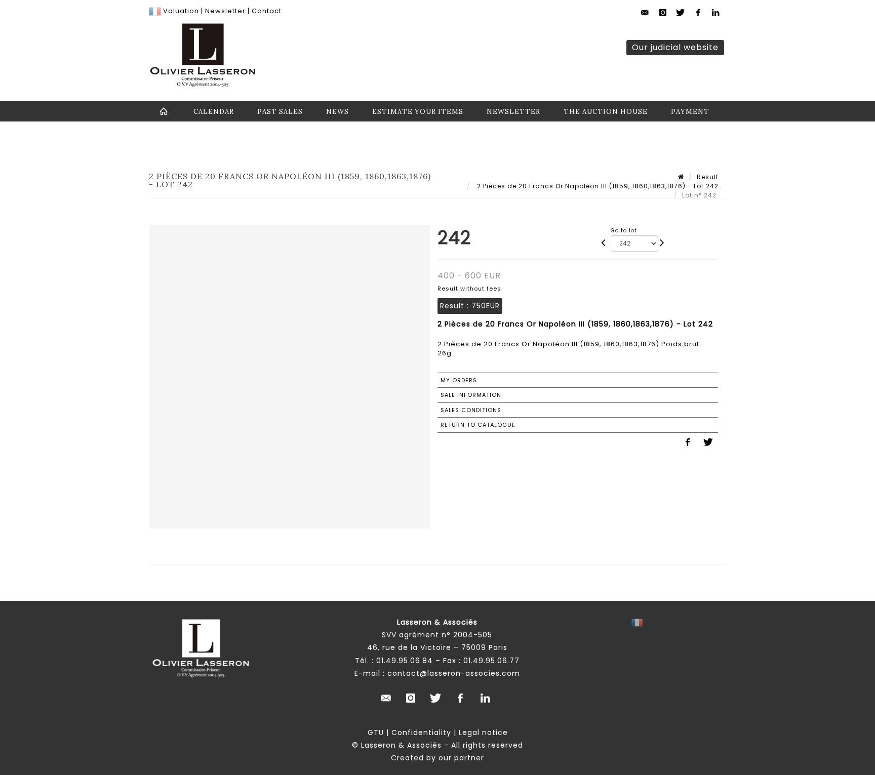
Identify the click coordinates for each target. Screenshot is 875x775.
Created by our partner (437, 758)
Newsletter (224, 11)
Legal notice (483, 732)
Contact (267, 11)
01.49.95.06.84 (404, 661)
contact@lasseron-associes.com (453, 673)
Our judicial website (675, 47)
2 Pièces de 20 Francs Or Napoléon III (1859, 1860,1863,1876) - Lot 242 (597, 186)
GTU (376, 732)
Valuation (181, 11)
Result (708, 177)
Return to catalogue (478, 425)
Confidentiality (421, 732)
